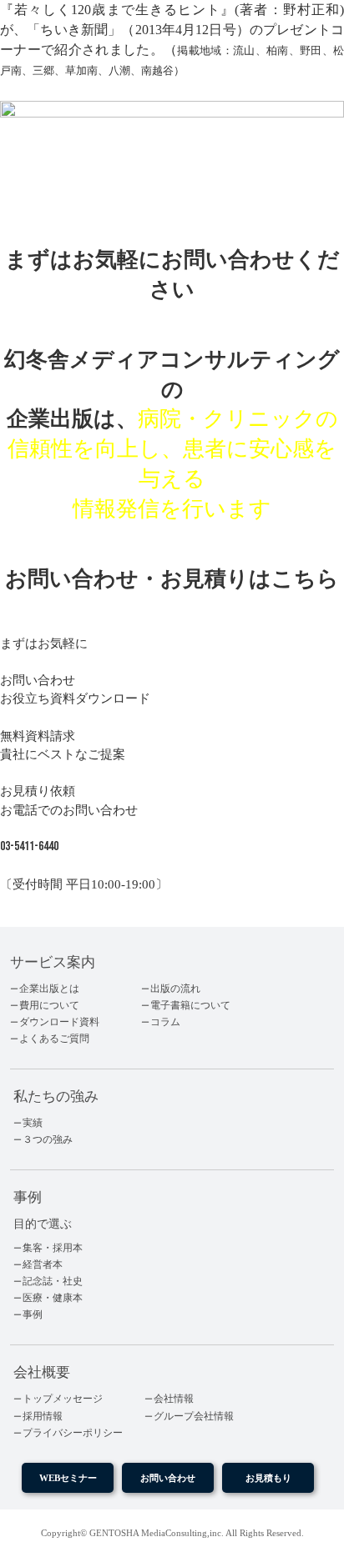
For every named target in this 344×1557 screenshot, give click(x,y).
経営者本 (43, 1264)
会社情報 (174, 1398)
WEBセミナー (68, 1478)
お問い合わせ (167, 1478)
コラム (165, 1022)
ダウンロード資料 (59, 1022)
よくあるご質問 (54, 1038)
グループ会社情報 (194, 1416)
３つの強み (48, 1139)
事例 (33, 1314)
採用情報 (43, 1416)
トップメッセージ (63, 1398)
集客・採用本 (53, 1248)
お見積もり (268, 1478)
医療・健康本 (53, 1298)
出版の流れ (175, 988)
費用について (49, 1005)
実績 (33, 1123)
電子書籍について (190, 1005)
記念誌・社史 (53, 1281)
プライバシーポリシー (73, 1433)
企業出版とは (49, 988)
